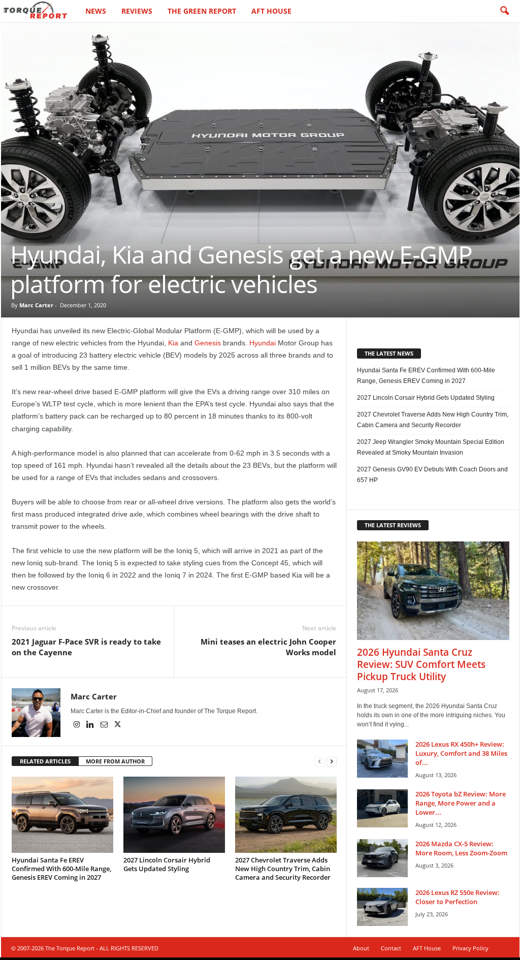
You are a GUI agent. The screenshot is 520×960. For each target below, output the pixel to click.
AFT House (271, 11)
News (95, 11)
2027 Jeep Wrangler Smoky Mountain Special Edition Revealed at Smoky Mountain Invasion (430, 447)
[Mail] (105, 725)
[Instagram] (77, 725)
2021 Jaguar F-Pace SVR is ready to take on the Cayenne (86, 646)
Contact (391, 948)
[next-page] (332, 761)
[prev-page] (319, 761)
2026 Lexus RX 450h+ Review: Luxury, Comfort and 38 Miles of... (461, 753)
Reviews (136, 11)
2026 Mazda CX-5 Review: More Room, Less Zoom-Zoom (461, 848)
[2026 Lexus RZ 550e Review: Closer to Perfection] (382, 907)
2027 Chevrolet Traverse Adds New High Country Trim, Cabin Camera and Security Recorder (283, 868)
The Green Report (202, 11)
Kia (173, 343)
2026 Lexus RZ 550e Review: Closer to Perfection (457, 897)
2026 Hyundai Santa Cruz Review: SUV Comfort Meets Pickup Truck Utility (421, 664)
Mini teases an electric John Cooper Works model (268, 646)
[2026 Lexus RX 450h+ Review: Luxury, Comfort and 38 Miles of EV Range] (382, 759)
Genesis (207, 343)
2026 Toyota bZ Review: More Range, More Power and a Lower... (460, 803)
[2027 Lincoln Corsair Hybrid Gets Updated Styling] (174, 815)
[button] (504, 11)
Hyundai (262, 343)
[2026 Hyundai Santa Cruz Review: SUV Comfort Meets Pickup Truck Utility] (433, 590)
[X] (118, 725)
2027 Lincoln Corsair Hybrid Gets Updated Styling (166, 864)
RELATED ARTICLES (45, 761)
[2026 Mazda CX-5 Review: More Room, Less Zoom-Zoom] (382, 858)
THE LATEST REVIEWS (393, 525)
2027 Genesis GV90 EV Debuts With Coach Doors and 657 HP (432, 475)
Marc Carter (36, 305)
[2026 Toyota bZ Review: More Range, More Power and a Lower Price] (382, 808)
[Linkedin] (91, 725)
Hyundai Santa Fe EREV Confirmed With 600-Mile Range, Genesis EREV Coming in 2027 (61, 868)
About (361, 948)
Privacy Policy (470, 948)
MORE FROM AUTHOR (115, 761)
